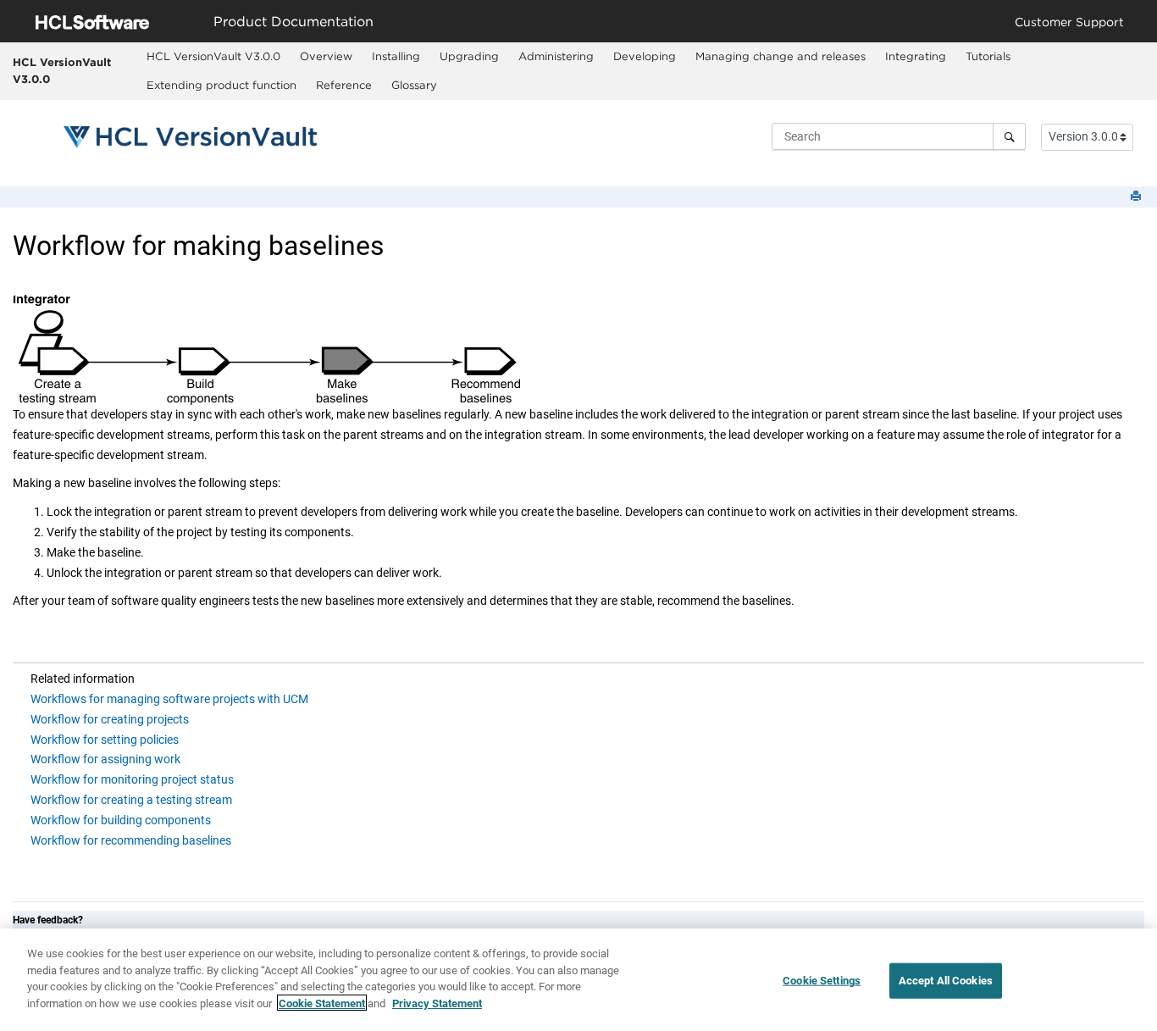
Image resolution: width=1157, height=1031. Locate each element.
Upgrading (469, 56)
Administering (556, 56)
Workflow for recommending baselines (130, 840)
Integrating (915, 56)
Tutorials (988, 56)
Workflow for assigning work (105, 759)
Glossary (414, 85)
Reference (344, 85)
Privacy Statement (437, 1002)
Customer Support (1069, 21)
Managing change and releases (780, 56)
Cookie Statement (322, 1002)
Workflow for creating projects (109, 719)
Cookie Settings (822, 980)
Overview (326, 56)
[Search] (1009, 136)
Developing (644, 56)
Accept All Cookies (946, 980)
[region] (578, 979)
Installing (396, 56)
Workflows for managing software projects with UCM (169, 699)
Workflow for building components (120, 820)
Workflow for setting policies (104, 739)
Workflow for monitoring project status (132, 779)
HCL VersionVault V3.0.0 (62, 70)
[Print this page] (1138, 197)
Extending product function (221, 85)
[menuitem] (214, 56)
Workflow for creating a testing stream (131, 800)
